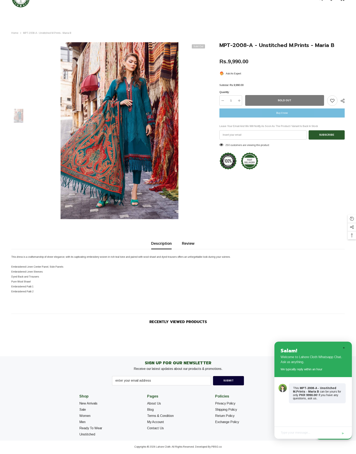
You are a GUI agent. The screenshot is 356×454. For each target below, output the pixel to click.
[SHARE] (341, 101)
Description (161, 243)
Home (14, 33)
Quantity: (224, 92)
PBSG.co (216, 446)
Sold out (284, 100)
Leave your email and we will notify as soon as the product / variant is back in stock (268, 126)
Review (188, 243)
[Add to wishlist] (332, 100)
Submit (228, 380)
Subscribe (326, 134)
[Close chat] (344, 348)
